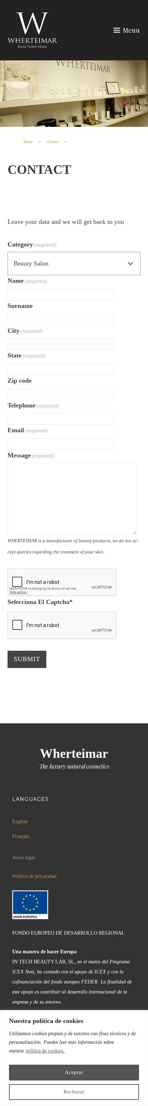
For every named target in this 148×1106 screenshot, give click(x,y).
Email (28, 430)
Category (32, 244)
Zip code (20, 380)
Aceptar (74, 1072)
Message (31, 455)
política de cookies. (45, 1051)
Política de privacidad (34, 876)
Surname (20, 305)
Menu (131, 30)
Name (27, 280)
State (26, 355)
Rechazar (74, 1092)
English (20, 821)
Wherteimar (74, 753)
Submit (27, 659)
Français (20, 836)
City (25, 330)
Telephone (33, 405)
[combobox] (74, 264)
